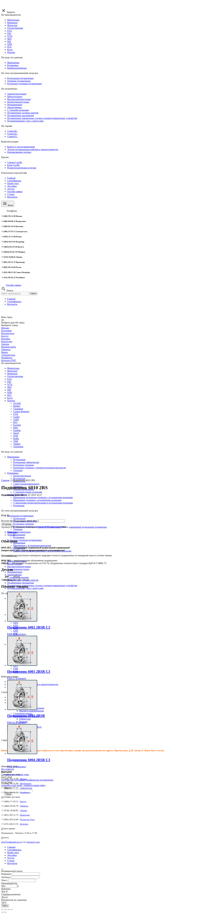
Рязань (4, 352)
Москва (5, 328)
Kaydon (17, 425)
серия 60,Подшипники (49, 527)
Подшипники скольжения (20, 582)
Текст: (4, 880)
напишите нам (33, 842)
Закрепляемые (14, 574)
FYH (15, 414)
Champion (18, 408)
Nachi (16, 433)
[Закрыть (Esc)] (2, 909)
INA (9, 395)
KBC (15, 427)
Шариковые (13, 457)
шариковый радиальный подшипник (88, 527)
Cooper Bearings (21, 411)
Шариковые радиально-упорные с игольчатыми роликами (43, 497)
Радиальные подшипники (20, 515)
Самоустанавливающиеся (26, 484)
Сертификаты (14, 180)
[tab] (105, 532)
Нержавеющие (14, 572)
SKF (9, 387)
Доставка (12, 186)
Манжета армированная (31, 711)
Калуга (4, 336)
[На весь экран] (8, 909)
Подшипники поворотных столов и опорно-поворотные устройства (42, 585)
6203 (15, 622)
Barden (16, 406)
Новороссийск (8, 347)
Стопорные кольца (22, 713)
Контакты (12, 197)
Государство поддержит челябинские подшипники (27, 780)
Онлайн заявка (13, 285)
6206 (15, 631)
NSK (15, 436)
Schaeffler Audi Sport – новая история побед (23, 785)
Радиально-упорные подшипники (24, 540)
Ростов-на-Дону (27, 819)
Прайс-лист (13, 183)
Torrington (18, 446)
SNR (9, 392)
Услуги (10, 189)
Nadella (17, 430)
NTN (9, 384)
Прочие (11, 400)
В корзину (6, 524)
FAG (9, 379)
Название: (6, 874)
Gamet (16, 417)
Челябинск (6, 357)
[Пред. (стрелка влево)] (2, 912)
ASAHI (17, 403)
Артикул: (6, 877)
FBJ (9, 381)
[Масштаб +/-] (11, 909)
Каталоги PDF (8, 360)
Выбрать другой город (12, 322)
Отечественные (15, 376)
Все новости (7, 769)
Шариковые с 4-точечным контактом (32, 545)
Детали (11, 535)
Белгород (24, 824)
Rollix (16, 438)
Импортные (13, 368)
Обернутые (25, 719)
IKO (15, 422)
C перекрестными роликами (27, 492)
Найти (33, 293)
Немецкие (12, 373)
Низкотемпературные (18, 569)
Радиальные (19, 518)
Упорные (18, 529)
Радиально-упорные (23, 524)
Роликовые (18, 537)
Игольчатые (19, 478)
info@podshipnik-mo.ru (11, 842)
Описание (12, 532)
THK (15, 441)
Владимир (6, 330)
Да (2, 320)
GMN (16, 419)
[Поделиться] (5, 909)
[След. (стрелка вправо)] (5, 912)
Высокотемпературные (19, 566)
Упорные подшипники (19, 532)
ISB (9, 390)
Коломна (5, 338)
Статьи (10, 194)
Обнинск (6, 349)
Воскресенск (7, 333)
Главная (11, 178)
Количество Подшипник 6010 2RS (19, 521)
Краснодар (6, 341)
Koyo (10, 398)
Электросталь (8, 355)
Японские (12, 371)
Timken (16, 444)
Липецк (5, 344)
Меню (10, 205)
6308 (15, 668)
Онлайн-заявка (15, 191)
